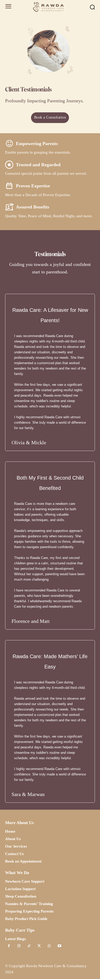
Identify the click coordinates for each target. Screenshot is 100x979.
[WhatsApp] (49, 946)
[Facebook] (9, 946)
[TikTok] (29, 946)
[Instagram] (19, 946)
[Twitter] (39, 946)
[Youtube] (59, 946)
